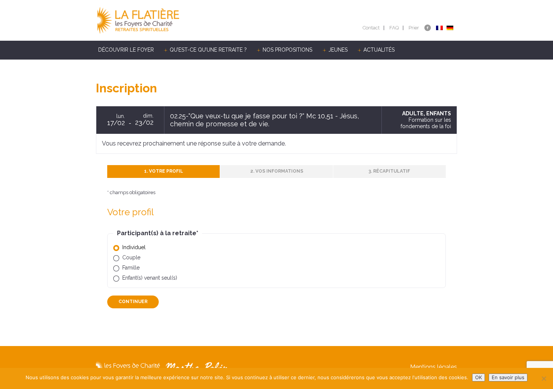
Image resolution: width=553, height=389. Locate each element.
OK (478, 377)
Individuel (134, 247)
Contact (371, 28)
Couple (131, 257)
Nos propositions (287, 50)
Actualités (379, 50)
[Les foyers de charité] (186, 20)
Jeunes (338, 50)
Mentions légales (433, 367)
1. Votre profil (163, 171)
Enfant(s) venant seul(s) (149, 278)
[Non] (543, 378)
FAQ (394, 28)
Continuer (132, 301)
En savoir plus (508, 377)
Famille (131, 268)
